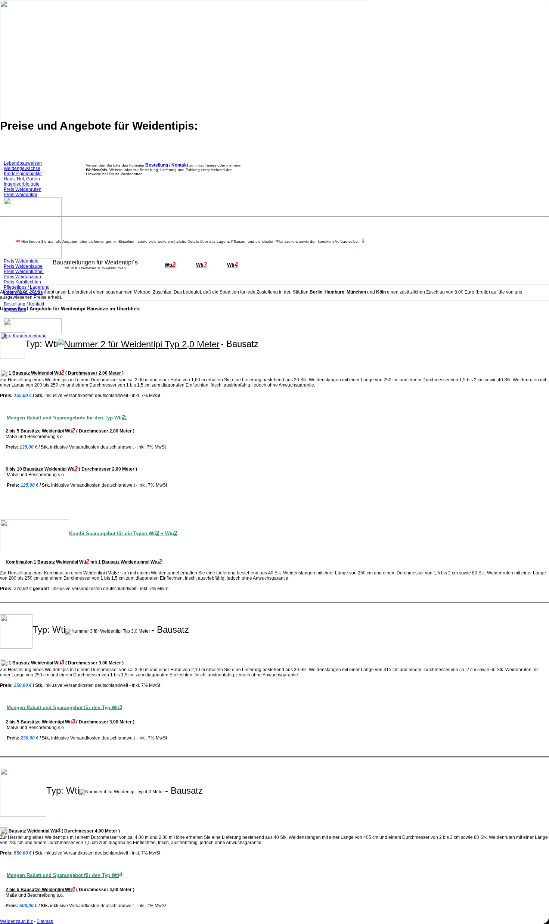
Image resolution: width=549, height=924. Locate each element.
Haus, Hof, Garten (22, 179)
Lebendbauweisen (23, 163)
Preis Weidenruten (22, 189)
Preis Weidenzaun (22, 276)
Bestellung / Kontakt (24, 304)
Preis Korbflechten (22, 282)
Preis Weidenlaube (23, 266)
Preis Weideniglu (21, 261)
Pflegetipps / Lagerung (27, 287)
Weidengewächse (22, 168)
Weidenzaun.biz (16, 921)
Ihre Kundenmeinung (25, 335)
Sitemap (45, 921)
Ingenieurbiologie (22, 184)
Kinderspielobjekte (23, 173)
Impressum (15, 309)
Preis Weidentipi (20, 194)
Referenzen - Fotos (23, 292)
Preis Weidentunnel (24, 271)
